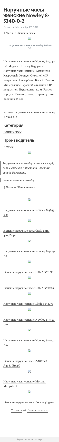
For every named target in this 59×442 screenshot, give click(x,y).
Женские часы (26, 33)
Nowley (8, 147)
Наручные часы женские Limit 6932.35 (28, 303)
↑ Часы (8, 33)
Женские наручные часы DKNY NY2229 (28, 288)
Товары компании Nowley (19, 180)
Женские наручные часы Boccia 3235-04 (28, 402)
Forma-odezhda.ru (12, 27)
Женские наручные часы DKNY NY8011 (28, 272)
